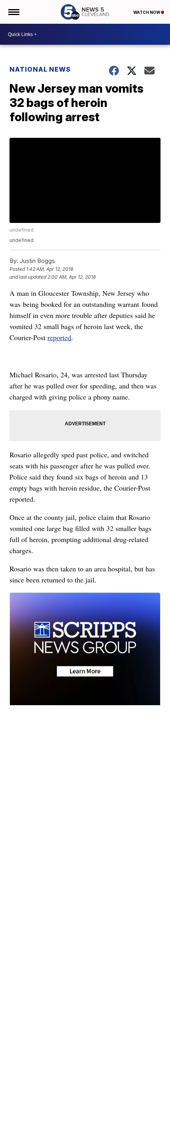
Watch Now (147, 12)
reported (59, 337)
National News (40, 69)
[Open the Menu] (13, 12)
